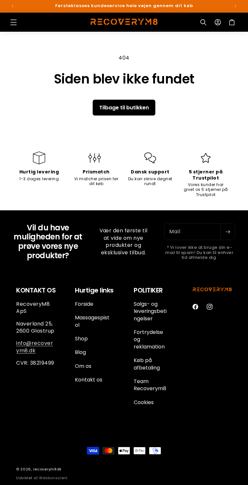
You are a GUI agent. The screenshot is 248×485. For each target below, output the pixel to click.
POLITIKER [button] (148, 290)
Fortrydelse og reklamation (149, 339)
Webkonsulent (53, 477)
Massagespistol (92, 321)
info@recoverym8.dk (34, 346)
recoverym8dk (47, 469)
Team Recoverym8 (150, 385)
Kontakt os (88, 379)
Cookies (144, 402)
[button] (13, 22)
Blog (80, 352)
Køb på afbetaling (147, 364)
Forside (84, 304)
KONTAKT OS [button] (36, 290)
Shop (81, 338)
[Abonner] (228, 231)
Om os (83, 366)
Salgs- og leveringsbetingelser (150, 311)
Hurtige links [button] (94, 290)
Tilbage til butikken (124, 107)
